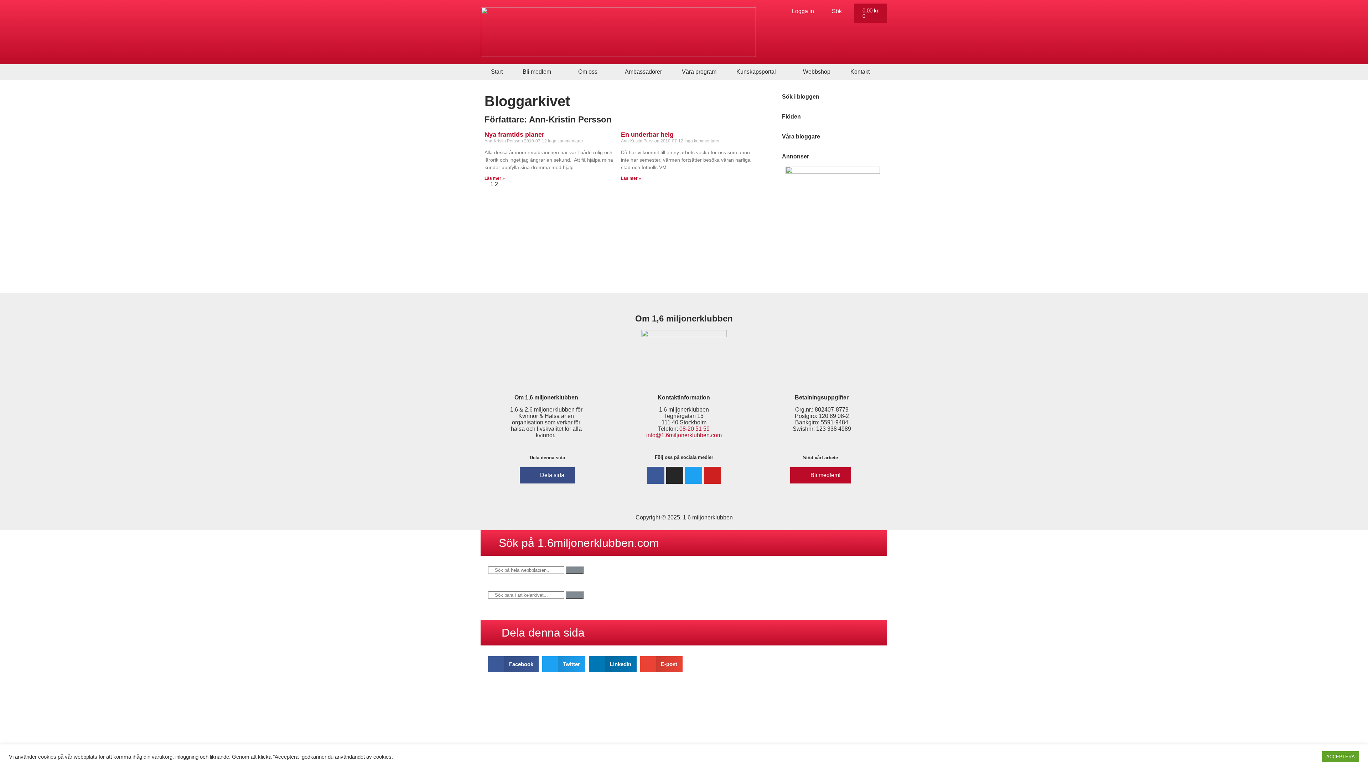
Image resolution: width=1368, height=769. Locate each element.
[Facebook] (655, 475)
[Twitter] (693, 475)
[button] (513, 664)
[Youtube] (712, 475)
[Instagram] (674, 475)
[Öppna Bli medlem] (556, 72)
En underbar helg (647, 134)
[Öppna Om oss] (602, 72)
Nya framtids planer (514, 134)
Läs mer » (494, 178)
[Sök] (575, 570)
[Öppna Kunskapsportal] (780, 72)
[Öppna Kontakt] (874, 72)
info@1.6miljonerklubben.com (684, 435)
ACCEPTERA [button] (1340, 756)
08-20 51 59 (694, 429)
